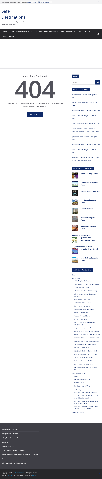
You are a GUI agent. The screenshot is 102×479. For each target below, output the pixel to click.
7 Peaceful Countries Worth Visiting (85, 291)
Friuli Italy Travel (87, 209)
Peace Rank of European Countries (85, 392)
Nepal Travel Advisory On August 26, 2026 (86, 144)
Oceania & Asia (79, 383)
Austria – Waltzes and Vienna (83, 357)
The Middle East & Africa (82, 386)
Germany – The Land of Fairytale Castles (87, 338)
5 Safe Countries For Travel (83, 303)
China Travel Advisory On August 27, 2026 (86, 123)
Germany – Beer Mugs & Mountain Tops (87, 331)
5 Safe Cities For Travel (81, 287)
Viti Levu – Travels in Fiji (81, 348)
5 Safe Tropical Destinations (83, 281)
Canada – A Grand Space (82, 316)
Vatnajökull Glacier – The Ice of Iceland (86, 351)
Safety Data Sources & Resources (13, 438)
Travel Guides (8, 36)
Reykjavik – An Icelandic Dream (84, 309)
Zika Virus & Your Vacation (82, 306)
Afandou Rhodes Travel (81, 235)
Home (5, 31)
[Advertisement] (51, 54)
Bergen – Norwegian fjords (82, 328)
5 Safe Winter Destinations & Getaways (87, 284)
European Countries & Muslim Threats (86, 341)
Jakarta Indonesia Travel (90, 191)
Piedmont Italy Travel (89, 174)
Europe (76, 376)
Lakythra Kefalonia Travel (82, 246)
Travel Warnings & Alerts (20, 31)
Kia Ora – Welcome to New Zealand (85, 344)
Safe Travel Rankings (78, 373)
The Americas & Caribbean (82, 379)
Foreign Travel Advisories (10, 434)
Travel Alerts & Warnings (10, 429)
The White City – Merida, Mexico (84, 361)
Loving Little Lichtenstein (82, 299)
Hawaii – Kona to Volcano (82, 313)
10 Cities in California (81, 319)
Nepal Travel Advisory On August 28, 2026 (86, 110)
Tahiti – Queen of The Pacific (83, 364)
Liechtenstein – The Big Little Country (86, 354)
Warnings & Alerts (78, 413)
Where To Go (83, 31)
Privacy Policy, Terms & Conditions (13, 450)
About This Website (8, 446)
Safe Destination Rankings (46, 31)
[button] (31, 31)
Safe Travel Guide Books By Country (14, 463)
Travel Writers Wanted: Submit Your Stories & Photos (20, 455)
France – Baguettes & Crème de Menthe (87, 334)
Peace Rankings (67, 31)
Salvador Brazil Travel (89, 249)
